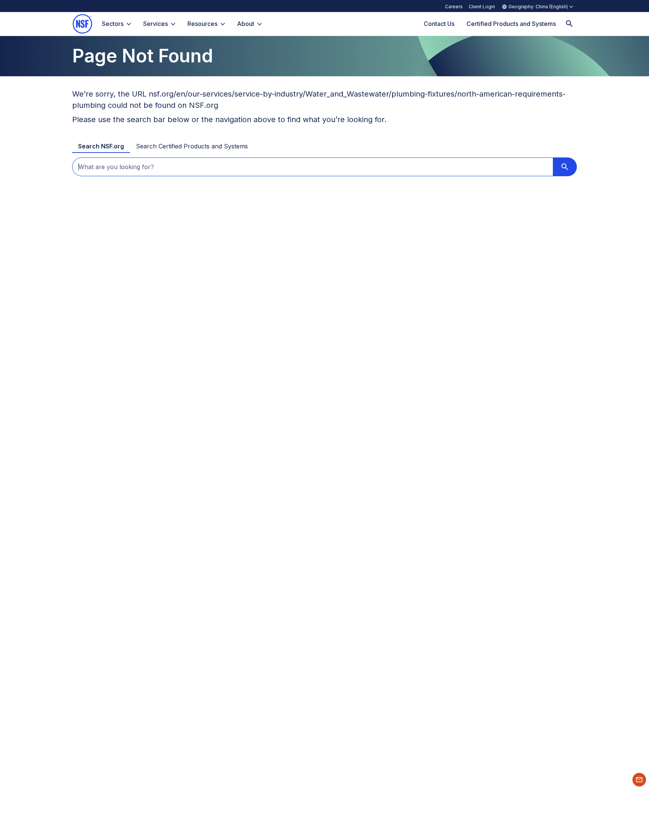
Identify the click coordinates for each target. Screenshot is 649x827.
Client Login (482, 6)
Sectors (113, 23)
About (245, 23)
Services (155, 23)
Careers (454, 6)
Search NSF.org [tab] (101, 146)
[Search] (569, 24)
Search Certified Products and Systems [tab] (192, 146)
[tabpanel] (324, 166)
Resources (202, 23)
